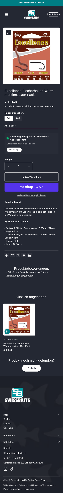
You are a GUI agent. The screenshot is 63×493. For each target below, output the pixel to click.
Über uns (8, 427)
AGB (42, 485)
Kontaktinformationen (12, 489)
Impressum (29, 489)
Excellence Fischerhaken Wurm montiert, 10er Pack (16, 344)
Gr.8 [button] (18, 118)
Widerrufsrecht (9, 485)
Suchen (7, 419)
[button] (53, 14)
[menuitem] (31, 419)
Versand (20, 106)
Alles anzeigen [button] (14, 150)
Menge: (9, 159)
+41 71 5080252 (15, 458)
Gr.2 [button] (8, 118)
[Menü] (6, 14)
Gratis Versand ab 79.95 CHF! (31, 3)
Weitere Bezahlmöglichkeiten (31, 195)
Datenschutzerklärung (28, 485)
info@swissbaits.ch (16, 453)
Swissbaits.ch (17, 480)
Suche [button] (33, 368)
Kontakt (7, 423)
